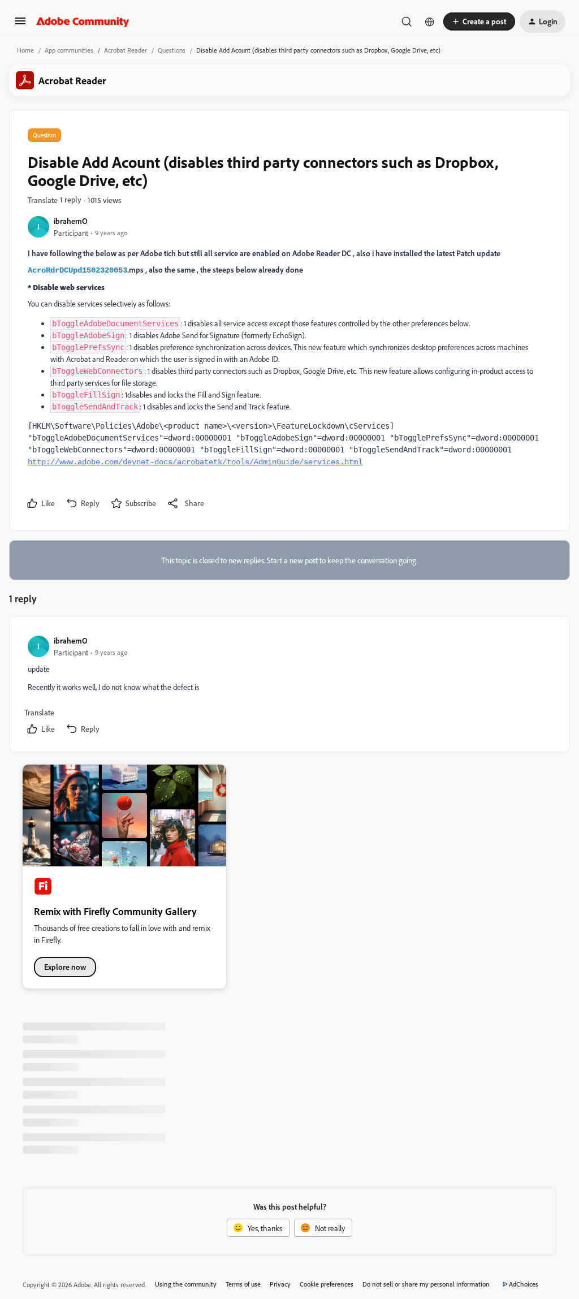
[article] (289, 686)
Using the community (186, 1284)
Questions (171, 50)
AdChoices (523, 1284)
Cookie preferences (326, 1284)
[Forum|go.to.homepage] (82, 21)
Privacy (280, 1284)
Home (25, 50)
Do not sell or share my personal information (426, 1284)
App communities (69, 50)
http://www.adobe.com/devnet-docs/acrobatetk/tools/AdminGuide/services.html (195, 462)
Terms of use (243, 1284)
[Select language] (430, 21)
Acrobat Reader (125, 50)
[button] (20, 24)
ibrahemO (71, 221)
